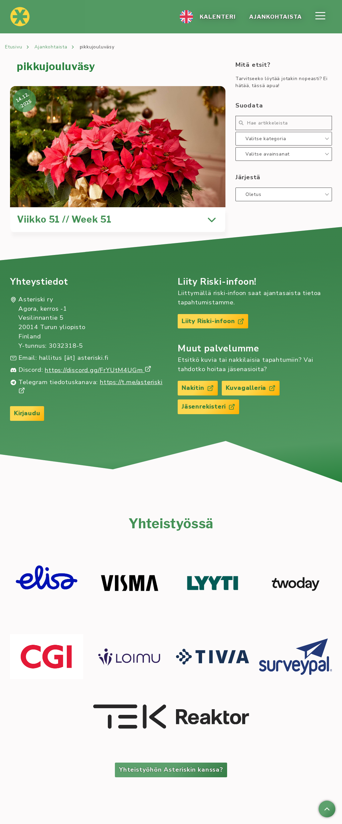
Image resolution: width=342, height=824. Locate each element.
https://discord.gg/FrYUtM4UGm (95, 370)
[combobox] (283, 139)
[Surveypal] (295, 657)
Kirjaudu (27, 413)
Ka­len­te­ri (218, 16)
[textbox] (284, 138)
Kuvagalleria (246, 387)
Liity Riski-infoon (208, 321)
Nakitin (193, 387)
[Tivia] (212, 657)
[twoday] (295, 584)
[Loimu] (129, 657)
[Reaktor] (212, 718)
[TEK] (129, 717)
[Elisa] (46, 584)
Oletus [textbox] (253, 194)
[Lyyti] (212, 584)
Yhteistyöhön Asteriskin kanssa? (171, 769)
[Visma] (129, 584)
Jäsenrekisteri (204, 406)
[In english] (186, 16)
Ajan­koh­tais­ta (275, 16)
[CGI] (46, 657)
